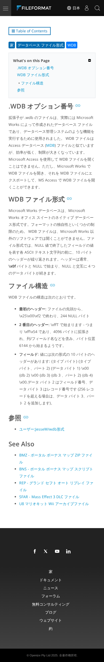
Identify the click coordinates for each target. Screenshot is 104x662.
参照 (21, 89)
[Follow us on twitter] (46, 551)
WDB (71, 45)
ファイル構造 (32, 83)
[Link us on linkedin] (69, 551)
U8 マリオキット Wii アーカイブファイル (54, 503)
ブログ (50, 612)
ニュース (50, 587)
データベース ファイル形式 (40, 45)
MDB (50, 145)
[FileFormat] (35, 8)
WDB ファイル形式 (33, 74)
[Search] (97, 8)
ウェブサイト (50, 620)
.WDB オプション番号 (35, 67)
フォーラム (50, 595)
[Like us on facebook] (35, 551)
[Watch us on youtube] (58, 551)
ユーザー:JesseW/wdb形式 (41, 429)
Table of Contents (31, 30)
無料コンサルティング (50, 604)
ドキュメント (50, 579)
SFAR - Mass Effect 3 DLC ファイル (49, 496)
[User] (86, 8)
